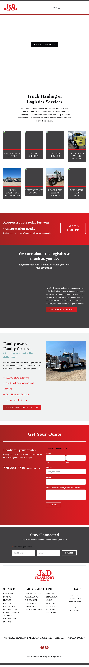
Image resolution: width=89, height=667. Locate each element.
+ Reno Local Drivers (15, 400)
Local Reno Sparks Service (55, 193)
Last (67, 463)
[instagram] (47, 647)
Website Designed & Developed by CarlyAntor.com (44, 656)
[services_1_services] (12, 132)
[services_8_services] (77, 169)
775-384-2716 (14, 468)
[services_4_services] (12, 169)
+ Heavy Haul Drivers (16, 377)
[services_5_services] (44, 570)
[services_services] (55, 169)
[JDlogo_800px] (10, 4)
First (47, 463)
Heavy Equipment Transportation (13, 193)
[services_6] (34, 132)
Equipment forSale (76, 193)
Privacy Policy (76, 638)
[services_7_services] (34, 169)
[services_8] (55, 132)
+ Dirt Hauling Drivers (16, 394)
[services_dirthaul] (77, 132)
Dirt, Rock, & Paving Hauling (77, 156)
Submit (53, 505)
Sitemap (59, 638)
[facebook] (42, 647)
